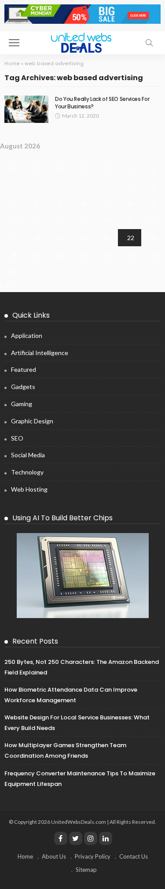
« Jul (6, 286)
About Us (54, 856)
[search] (149, 42)
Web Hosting (29, 489)
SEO (17, 438)
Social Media (28, 455)
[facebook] (60, 838)
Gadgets (23, 386)
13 (83, 220)
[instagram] (90, 838)
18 (36, 237)
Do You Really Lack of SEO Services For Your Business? (102, 102)
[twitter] (75, 838)
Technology (27, 472)
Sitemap (86, 869)
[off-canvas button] (14, 42)
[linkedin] (105, 838)
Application (26, 335)
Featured (23, 369)
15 (130, 220)
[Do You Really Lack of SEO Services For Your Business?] (26, 109)
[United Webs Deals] (83, 41)
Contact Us (133, 856)
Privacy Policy (92, 856)
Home (12, 63)
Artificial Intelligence (39, 352)
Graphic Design (32, 421)
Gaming (21, 403)
